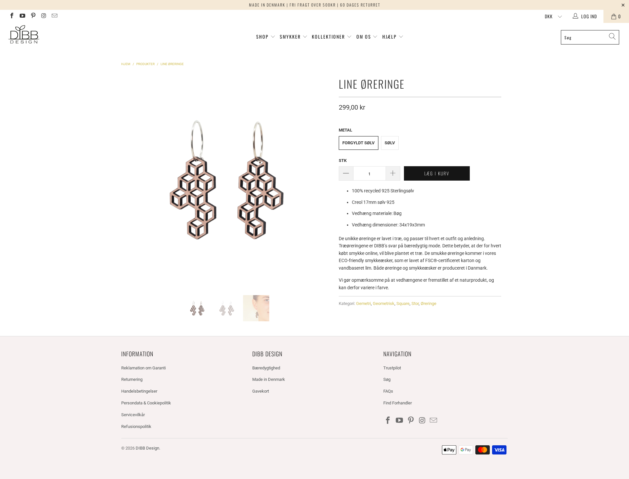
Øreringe (428, 303)
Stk (343, 160)
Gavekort (260, 391)
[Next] (326, 180)
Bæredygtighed (266, 367)
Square (403, 303)
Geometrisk (383, 303)
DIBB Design (147, 448)
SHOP (262, 36)
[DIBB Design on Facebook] (11, 16)
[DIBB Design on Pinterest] (32, 16)
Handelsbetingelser (139, 391)
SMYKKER (291, 36)
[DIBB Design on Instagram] (43, 16)
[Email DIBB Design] (54, 16)
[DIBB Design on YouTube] (22, 16)
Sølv (390, 142)
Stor (415, 303)
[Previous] (127, 180)
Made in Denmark (268, 379)
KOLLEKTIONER (329, 36)
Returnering (132, 379)
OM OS (363, 36)
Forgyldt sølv (358, 142)
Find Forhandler (397, 402)
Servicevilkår (133, 414)
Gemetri (363, 303)
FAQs (388, 391)
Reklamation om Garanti (143, 367)
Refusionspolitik (136, 426)
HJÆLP (390, 36)
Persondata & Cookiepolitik (146, 402)
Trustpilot (392, 367)
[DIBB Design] (54, 34)
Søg (387, 379)
